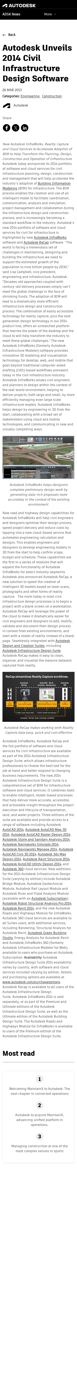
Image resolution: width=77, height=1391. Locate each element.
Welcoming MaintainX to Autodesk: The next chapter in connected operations (39, 1091)
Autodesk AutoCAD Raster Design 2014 (40, 835)
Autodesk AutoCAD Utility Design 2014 (31, 864)
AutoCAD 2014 (13, 830)
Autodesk (20, 105)
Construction (52, 96)
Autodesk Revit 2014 (18, 908)
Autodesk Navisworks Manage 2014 (29, 849)
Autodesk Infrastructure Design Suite (31, 651)
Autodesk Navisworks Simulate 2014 (30, 844)
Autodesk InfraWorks (50, 237)
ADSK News (11, 14)
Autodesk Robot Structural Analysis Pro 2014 (36, 903)
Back (12, 35)
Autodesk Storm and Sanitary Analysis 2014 (36, 839)
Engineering (30, 96)
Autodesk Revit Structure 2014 (46, 859)
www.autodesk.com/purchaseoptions (31, 982)
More (48, 14)
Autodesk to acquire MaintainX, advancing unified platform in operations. (39, 1120)
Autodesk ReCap (36, 242)
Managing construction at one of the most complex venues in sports (39, 1148)
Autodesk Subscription (49, 898)
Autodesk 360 (13, 869)
